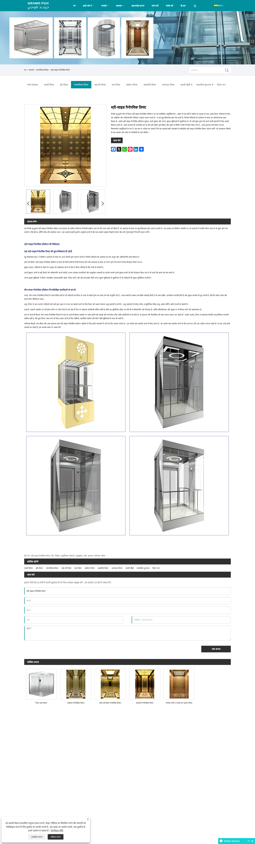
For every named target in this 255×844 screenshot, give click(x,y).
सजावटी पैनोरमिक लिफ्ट (144, 702)
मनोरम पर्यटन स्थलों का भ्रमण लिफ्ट (179, 702)
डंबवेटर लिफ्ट (90, 568)
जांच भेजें (116, 140)
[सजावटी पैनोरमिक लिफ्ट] (145, 683)
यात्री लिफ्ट (28, 568)
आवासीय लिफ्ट (103, 568)
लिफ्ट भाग (156, 568)
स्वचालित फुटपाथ (143, 568)
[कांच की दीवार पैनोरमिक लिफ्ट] (110, 683)
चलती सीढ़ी (129, 568)
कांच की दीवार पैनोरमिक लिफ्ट (110, 702)
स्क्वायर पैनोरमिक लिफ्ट (75, 702)
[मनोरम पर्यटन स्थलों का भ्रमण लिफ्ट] (179, 683)
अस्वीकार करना (36, 836)
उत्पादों (31, 69)
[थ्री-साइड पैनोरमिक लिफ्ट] (38, 201)
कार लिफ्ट (78, 568)
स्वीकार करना (56, 836)
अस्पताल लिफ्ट (116, 568)
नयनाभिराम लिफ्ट (42, 69)
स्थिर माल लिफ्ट (41, 702)
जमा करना (216, 649)
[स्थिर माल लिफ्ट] (41, 683)
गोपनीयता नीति (57, 830)
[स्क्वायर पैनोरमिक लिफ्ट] (76, 683)
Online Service (232, 841)
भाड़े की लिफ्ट (66, 568)
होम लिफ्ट (39, 568)
